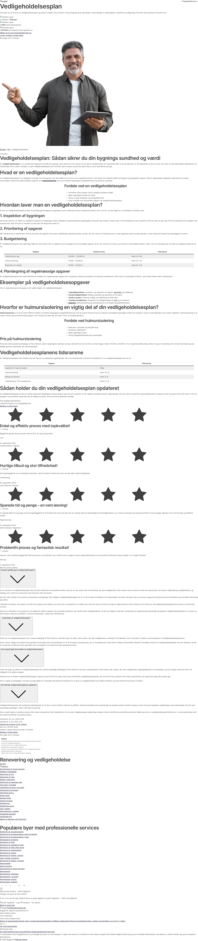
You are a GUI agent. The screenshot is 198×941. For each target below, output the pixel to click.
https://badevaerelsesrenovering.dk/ (41, 932)
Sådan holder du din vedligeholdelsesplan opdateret (16, 753)
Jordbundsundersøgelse (39, 921)
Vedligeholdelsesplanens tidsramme (11, 751)
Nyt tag (3, 932)
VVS (115, 300)
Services (193, 1)
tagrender (117, 292)
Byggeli (3, 149)
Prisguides (186, 1)
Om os (2, 926)
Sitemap (18, 940)
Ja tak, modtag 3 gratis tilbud (11, 35)
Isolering (71, 303)
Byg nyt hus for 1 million (116, 921)
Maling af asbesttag (7, 921)
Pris (8, 149)
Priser (8, 932)
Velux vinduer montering (97, 921)
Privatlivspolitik (11, 926)
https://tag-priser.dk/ (18, 932)
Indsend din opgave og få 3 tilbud (13, 724)
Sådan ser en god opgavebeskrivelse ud (15, 33)
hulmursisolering (49, 181)
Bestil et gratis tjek (7, 905)
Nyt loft (52, 921)
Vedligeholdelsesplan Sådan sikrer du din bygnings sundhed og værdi (21, 741)
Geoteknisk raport (22, 921)
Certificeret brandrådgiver (77, 921)
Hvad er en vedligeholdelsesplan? (11, 743)
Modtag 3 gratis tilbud (9, 406)
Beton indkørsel (61, 921)
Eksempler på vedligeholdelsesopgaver (12, 747)
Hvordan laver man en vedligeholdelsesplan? (14, 745)
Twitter (24, 940)
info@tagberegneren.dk (16, 908)
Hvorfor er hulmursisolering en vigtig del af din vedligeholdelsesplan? (21, 749)
